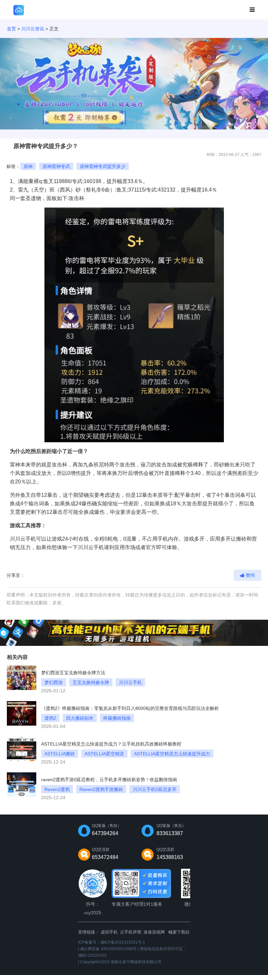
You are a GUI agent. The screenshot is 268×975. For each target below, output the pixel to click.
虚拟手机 (109, 932)
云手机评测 (130, 932)
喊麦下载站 (179, 932)
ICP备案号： (111, 942)
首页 (11, 28)
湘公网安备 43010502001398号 (108, 949)
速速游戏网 (154, 932)
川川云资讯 (32, 28)
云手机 (28, 539)
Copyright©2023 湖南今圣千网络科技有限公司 (120, 962)
